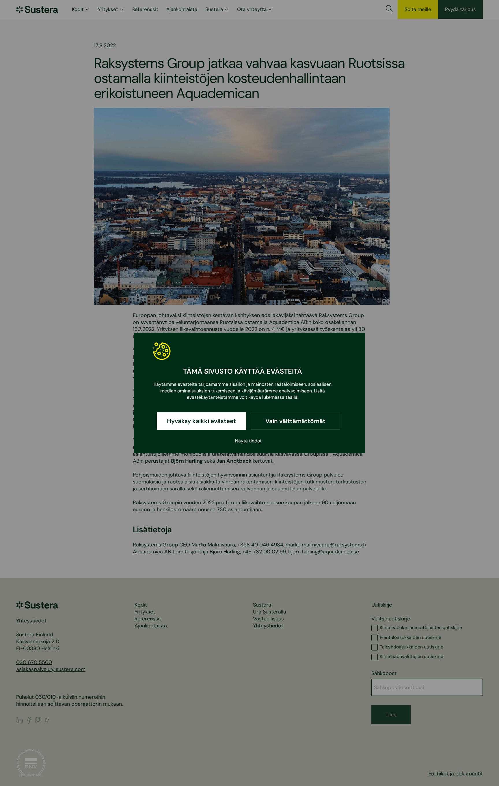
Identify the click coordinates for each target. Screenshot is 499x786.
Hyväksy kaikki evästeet (201, 421)
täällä (291, 397)
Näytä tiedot (248, 441)
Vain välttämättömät (295, 421)
